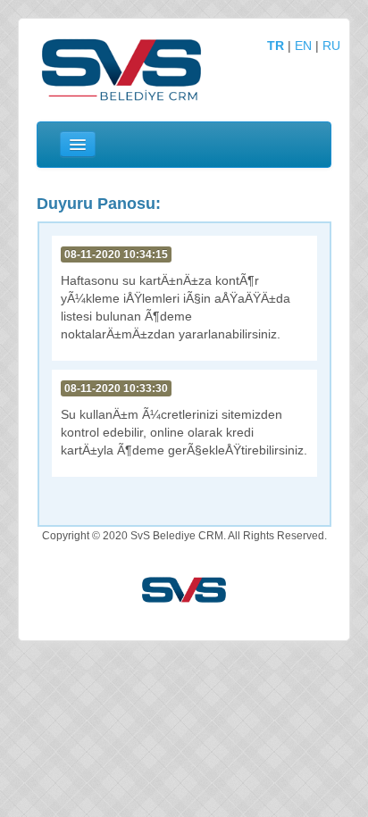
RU (331, 45)
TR (275, 45)
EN (303, 45)
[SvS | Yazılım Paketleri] (184, 589)
